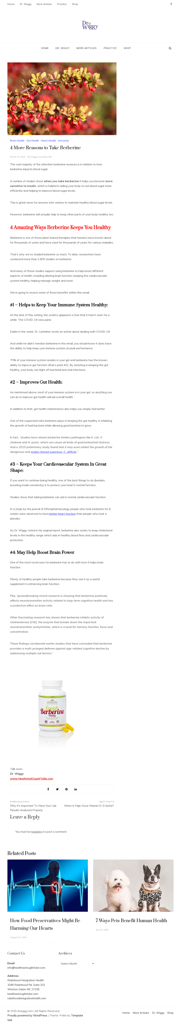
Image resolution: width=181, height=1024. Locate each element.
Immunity (63, 140)
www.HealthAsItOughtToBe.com (31, 778)
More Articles (44, 4)
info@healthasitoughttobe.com (26, 967)
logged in (36, 831)
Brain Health (17, 140)
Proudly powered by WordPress (27, 1015)
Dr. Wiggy (25, 4)
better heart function (62, 513)
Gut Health (33, 140)
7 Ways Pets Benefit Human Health (131, 921)
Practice (62, 4)
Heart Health (48, 140)
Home (10, 4)
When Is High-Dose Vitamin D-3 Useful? (89, 805)
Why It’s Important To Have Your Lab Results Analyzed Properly (33, 808)
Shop (75, 4)
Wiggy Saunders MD (41, 156)
